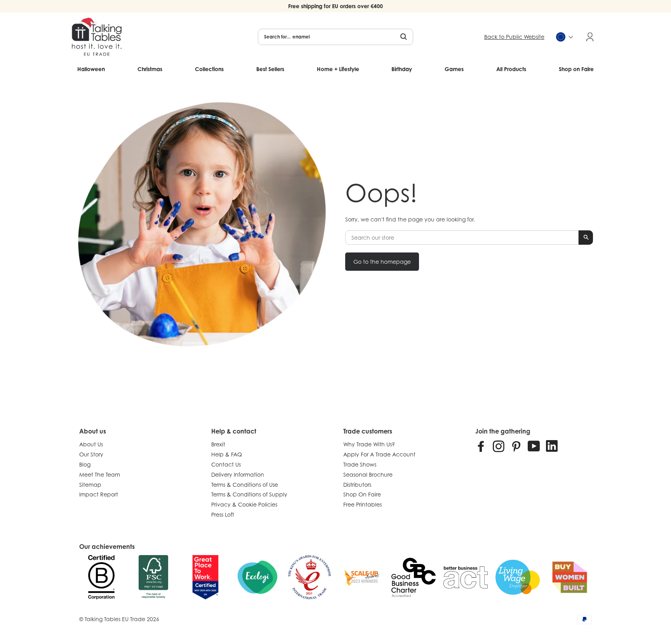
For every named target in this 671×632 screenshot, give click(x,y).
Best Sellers (270, 69)
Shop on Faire (576, 69)
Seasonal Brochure (368, 474)
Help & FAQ (226, 454)
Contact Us (226, 464)
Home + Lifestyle (338, 69)
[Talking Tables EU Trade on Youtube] (534, 446)
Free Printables (362, 504)
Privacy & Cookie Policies (244, 504)
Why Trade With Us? (369, 444)
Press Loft (222, 514)
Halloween (91, 69)
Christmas (149, 69)
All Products (511, 69)
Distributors (357, 484)
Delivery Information (237, 474)
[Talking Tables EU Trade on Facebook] (481, 446)
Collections (209, 69)
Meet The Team (99, 474)
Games (454, 69)
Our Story (91, 454)
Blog (84, 464)
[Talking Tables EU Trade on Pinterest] (516, 446)
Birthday (401, 69)
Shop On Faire (362, 494)
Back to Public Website (514, 36)
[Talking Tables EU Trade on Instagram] (498, 446)
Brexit (218, 444)
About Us (91, 444)
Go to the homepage (382, 261)
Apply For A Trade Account (379, 454)
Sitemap (90, 484)
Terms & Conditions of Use (244, 484)
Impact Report (98, 494)
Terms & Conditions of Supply (249, 494)
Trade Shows (359, 464)
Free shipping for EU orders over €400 (335, 6)
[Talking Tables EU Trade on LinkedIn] (552, 446)
